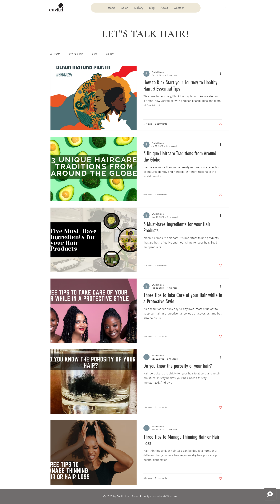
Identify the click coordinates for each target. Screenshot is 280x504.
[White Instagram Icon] (217, 7)
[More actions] (221, 73)
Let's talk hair (75, 54)
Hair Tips (109, 54)
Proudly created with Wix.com (158, 496)
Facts (94, 54)
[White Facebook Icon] (224, 7)
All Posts (55, 54)
